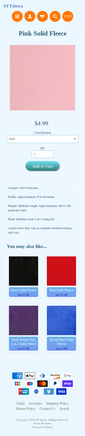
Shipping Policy (57, 403)
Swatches (35, 403)
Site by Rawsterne (42, 423)
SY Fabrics (13, 6)
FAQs (21, 403)
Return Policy (25, 408)
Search (64, 408)
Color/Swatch (42, 133)
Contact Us (47, 408)
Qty (42, 148)
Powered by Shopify (42, 427)
